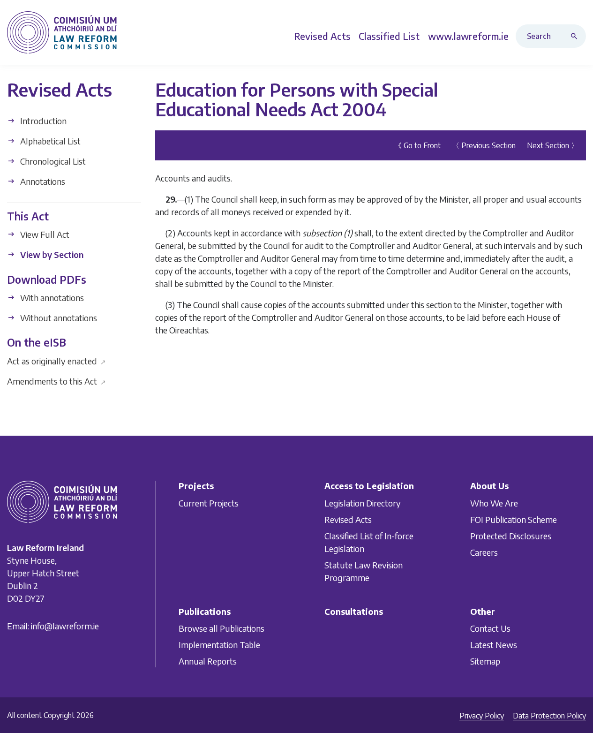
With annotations (51, 297)
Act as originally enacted (56, 360)
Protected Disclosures (510, 535)
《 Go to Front (417, 145)
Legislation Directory (362, 503)
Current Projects (209, 503)
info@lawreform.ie (65, 625)
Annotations (41, 181)
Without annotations (57, 317)
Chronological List (52, 161)
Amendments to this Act (56, 380)
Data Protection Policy (549, 715)
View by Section (50, 254)
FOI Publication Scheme (513, 519)
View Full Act (43, 234)
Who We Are (494, 503)
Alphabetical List (49, 141)
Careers (484, 552)
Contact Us (490, 628)
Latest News (493, 644)
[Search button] (576, 36)
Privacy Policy (481, 715)
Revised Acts (348, 519)
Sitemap (485, 661)
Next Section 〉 (552, 145)
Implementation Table (219, 644)
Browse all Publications (221, 628)
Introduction (42, 120)
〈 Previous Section (484, 145)
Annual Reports (208, 661)
